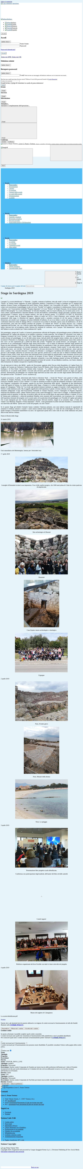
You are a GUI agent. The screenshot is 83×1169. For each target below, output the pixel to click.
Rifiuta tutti (17, 1028)
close (3, 165)
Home (79, 272)
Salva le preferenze (16, 1084)
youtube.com (5, 1051)
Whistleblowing (10, 1133)
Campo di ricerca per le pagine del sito (13, 286)
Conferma (11, 142)
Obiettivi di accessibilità (12, 1131)
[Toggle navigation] (17, 156)
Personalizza (5, 1028)
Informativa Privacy (11, 1126)
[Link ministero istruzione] (10, 3)
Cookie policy (9, 1122)
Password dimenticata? (8, 49)
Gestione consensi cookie (13, 1135)
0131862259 (12, 1101)
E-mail (22, 75)
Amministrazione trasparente (14, 1136)
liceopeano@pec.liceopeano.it (26, 1104)
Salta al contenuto (6, 2)
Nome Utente (24, 44)
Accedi (4, 33)
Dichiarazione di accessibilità (14, 1129)
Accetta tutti (31, 1028)
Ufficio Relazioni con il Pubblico (15, 1127)
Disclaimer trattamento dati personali (12, 1151)
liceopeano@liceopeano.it (25, 1102)
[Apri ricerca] (66, 153)
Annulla (4, 142)
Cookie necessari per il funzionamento (13, 1043)
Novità (79, 274)
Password (23, 46)
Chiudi (3, 90)
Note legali (8, 1124)
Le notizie (79, 278)
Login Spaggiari (52, 79)
